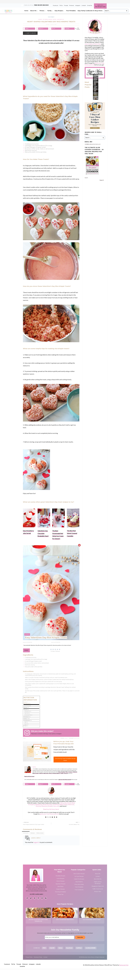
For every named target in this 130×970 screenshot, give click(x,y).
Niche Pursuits (35, 773)
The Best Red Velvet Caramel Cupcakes (72, 533)
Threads (66, 5)
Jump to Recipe (31, 33)
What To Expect (68, 771)
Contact (98, 876)
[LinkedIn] (45, 898)
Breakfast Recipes (60, 875)
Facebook (55, 5)
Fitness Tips (60, 894)
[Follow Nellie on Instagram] (50, 817)
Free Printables (71, 10)
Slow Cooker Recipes (79, 873)
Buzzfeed (63, 771)
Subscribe (80, 937)
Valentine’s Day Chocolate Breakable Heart (43, 533)
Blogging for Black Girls (98, 886)
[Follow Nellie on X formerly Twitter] (48, 817)
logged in (36, 842)
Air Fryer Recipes (79, 876)
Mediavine (75, 771)
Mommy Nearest (56, 773)
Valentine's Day (60, 19)
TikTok (61, 5)
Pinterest (71, 5)
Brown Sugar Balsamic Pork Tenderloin (38, 920)
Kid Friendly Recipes (47, 19)
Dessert (40, 19)
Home (26, 10)
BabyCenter (46, 773)
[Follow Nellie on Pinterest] (57, 817)
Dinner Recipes (60, 881)
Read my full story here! (29, 776)
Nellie (48, 24)
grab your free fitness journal (65, 779)
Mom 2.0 (51, 773)
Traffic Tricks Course (97, 889)
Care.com (66, 773)
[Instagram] (42, 898)
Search (86, 177)
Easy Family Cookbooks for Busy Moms (90, 10)
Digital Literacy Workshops (97, 882)
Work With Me (97, 879)
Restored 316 (123, 965)
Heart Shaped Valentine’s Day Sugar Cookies (33, 823)
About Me (97, 873)
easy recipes (89, 44)
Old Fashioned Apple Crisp (92, 919)
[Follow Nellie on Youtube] (52, 817)
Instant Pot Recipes (79, 879)
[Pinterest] (38, 898)
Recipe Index (97, 891)
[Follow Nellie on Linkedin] (54, 817)
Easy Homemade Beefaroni (65, 919)
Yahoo (59, 771)
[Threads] (34, 898)
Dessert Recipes (60, 889)
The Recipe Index (100, 6)
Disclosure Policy (38, 957)
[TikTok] (30, 898)
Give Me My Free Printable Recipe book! (65, 759)
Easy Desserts (79, 881)
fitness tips (97, 44)
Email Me (89, 5)
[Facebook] (27, 898)
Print (26, 650)
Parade (61, 773)
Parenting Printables (60, 891)
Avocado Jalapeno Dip (74, 823)
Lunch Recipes (60, 878)
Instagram (77, 5)
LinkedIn (84, 5)
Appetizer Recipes (60, 883)
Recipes (54, 19)
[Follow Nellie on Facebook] (46, 817)
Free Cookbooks (79, 889)
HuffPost (41, 773)
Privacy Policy (29, 957)
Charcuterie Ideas (79, 884)
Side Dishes (60, 886)
